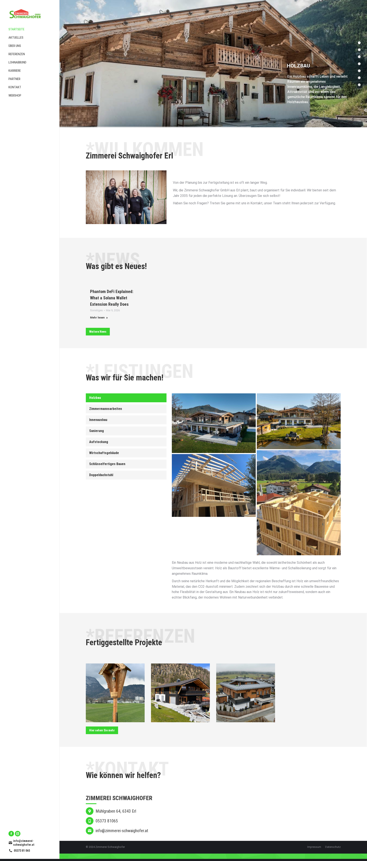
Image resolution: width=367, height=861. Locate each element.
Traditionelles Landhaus (180, 694)
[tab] (126, 397)
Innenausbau (98, 420)
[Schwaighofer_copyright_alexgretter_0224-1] (214, 423)
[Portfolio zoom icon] (115, 685)
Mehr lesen (97, 317)
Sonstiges (96, 310)
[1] (214, 485)
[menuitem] (29, 29)
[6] (299, 502)
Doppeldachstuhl (101, 475)
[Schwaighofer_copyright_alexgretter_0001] (299, 421)
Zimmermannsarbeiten (105, 409)
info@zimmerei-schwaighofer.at (23, 842)
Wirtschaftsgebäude (104, 453)
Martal (115, 694)
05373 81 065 (22, 850)
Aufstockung (98, 442)
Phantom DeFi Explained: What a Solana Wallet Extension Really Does (111, 298)
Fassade (173, 701)
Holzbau (95, 398)
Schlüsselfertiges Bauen (107, 464)
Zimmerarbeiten (115, 701)
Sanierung (96, 431)
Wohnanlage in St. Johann (245, 693)
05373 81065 (107, 820)
